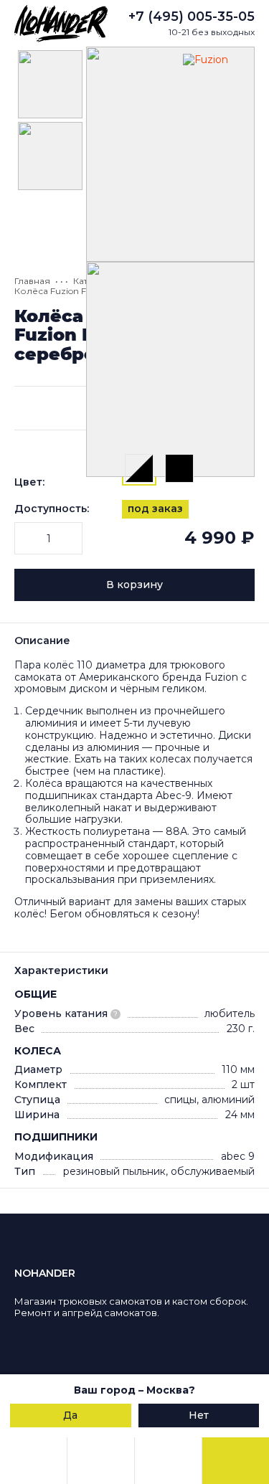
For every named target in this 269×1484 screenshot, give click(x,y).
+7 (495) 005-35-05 (191, 16)
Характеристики (61, 970)
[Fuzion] (215, 86)
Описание (42, 640)
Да (70, 1415)
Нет (199, 1415)
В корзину (134, 584)
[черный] (179, 468)
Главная (32, 280)
